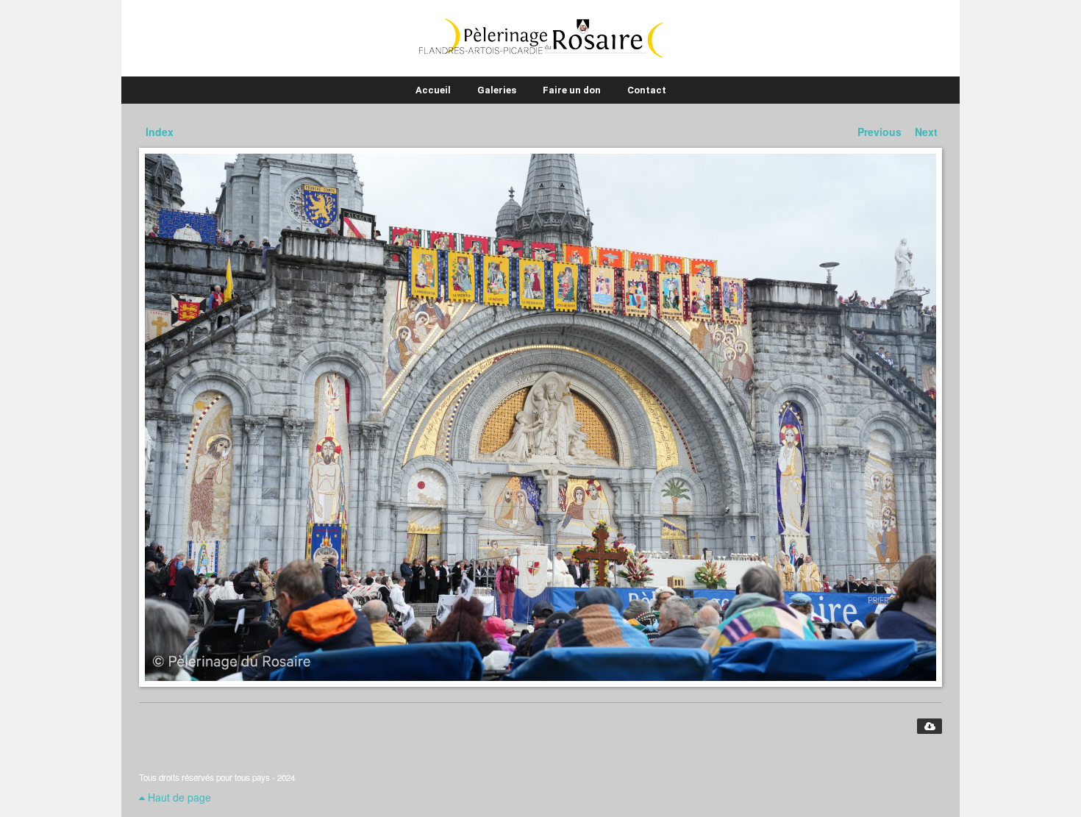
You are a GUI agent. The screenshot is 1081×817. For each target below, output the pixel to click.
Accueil (433, 90)
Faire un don (572, 90)
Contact (646, 90)
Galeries (496, 90)
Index (160, 131)
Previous (879, 131)
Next (926, 131)
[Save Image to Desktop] (929, 726)
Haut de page (178, 797)
